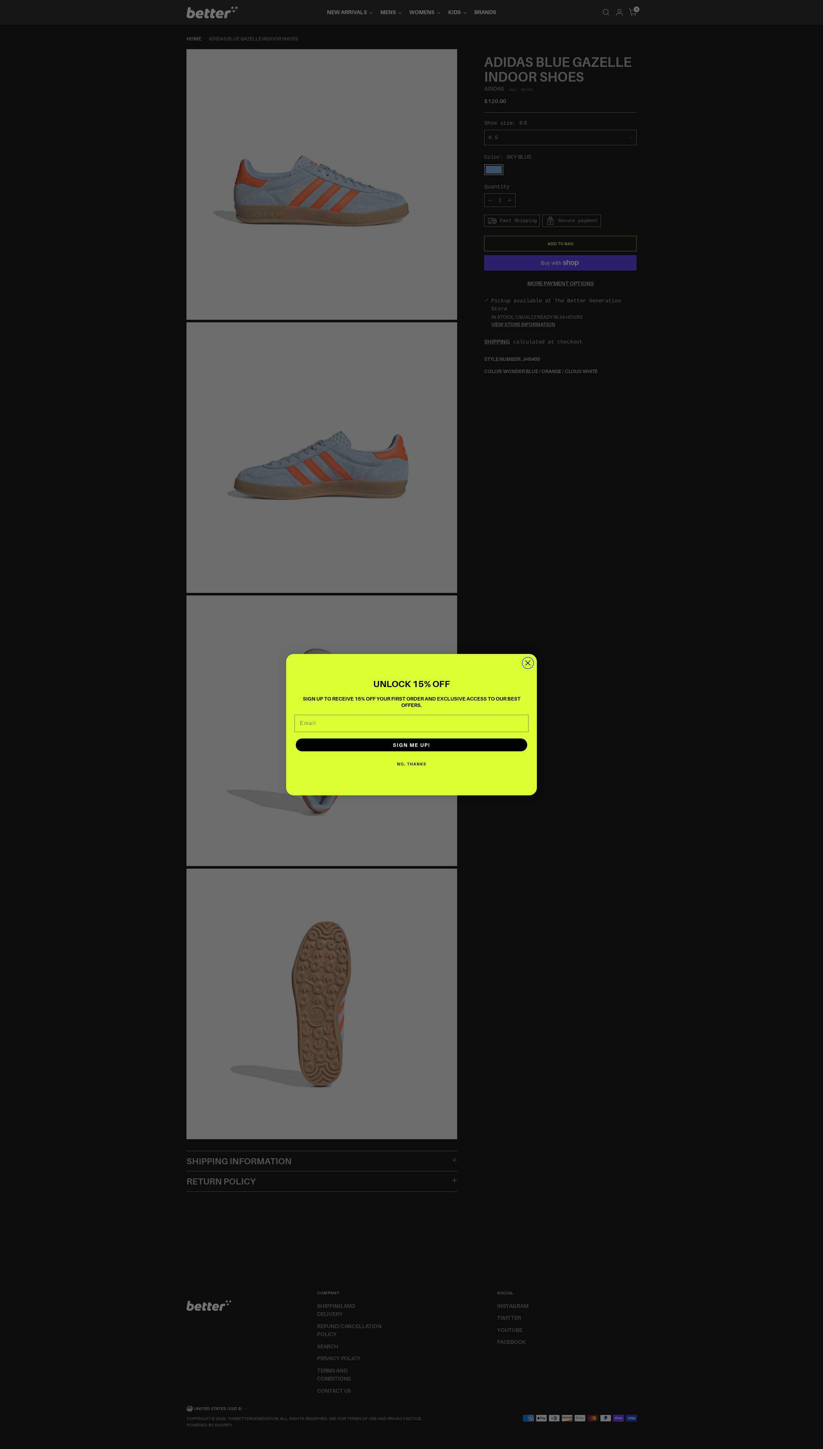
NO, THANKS (411, 764)
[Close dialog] (528, 663)
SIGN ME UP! (411, 745)
